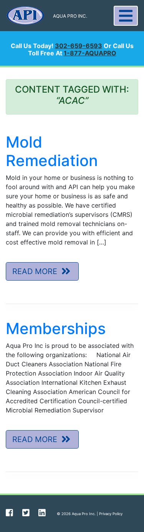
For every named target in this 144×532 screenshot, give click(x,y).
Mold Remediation (52, 151)
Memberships (56, 328)
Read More (36, 271)
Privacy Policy (110, 514)
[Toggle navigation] (126, 16)
